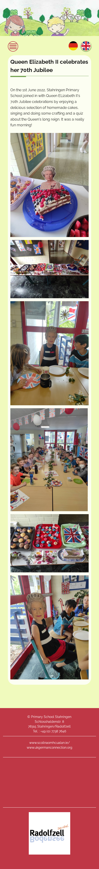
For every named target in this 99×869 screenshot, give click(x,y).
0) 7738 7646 (56, 731)
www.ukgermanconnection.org (49, 747)
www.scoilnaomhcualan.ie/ (49, 743)
